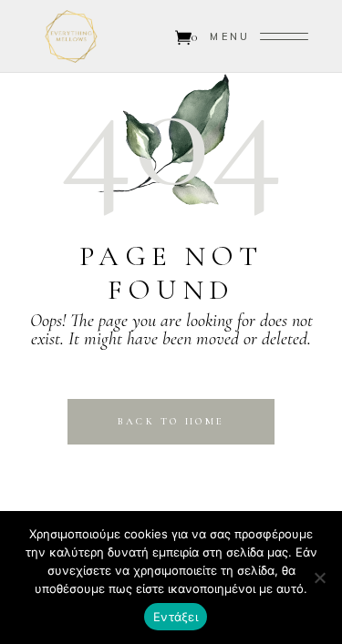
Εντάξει (175, 616)
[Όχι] (319, 577)
